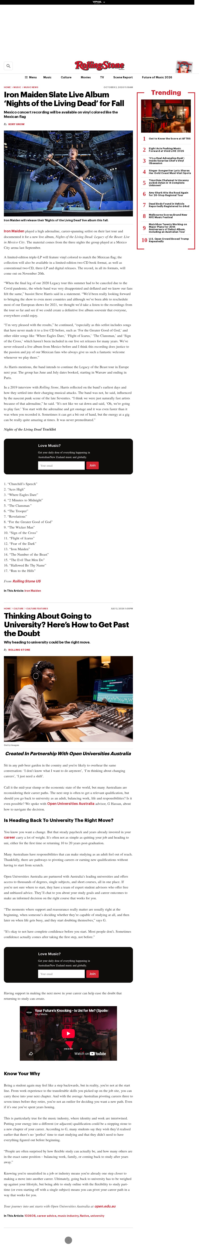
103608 (30, 1215)
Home (7, 87)
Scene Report (123, 77)
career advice (46, 1215)
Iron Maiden (14, 231)
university (97, 1215)
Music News (31, 87)
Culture (66, 77)
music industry (68, 1215)
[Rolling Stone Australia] (99, 69)
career (9, 837)
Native (84, 1215)
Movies (86, 77)
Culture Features (37, 609)
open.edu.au (104, 1206)
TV (102, 77)
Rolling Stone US (26, 581)
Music (47, 77)
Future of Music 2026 (157, 77)
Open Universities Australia (70, 803)
